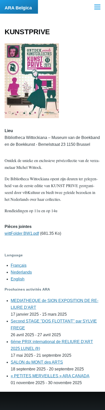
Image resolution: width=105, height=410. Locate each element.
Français (19, 265)
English (17, 279)
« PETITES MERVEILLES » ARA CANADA (50, 376)
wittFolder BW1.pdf (22, 233)
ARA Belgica (18, 7)
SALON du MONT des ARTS (37, 362)
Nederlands (21, 272)
